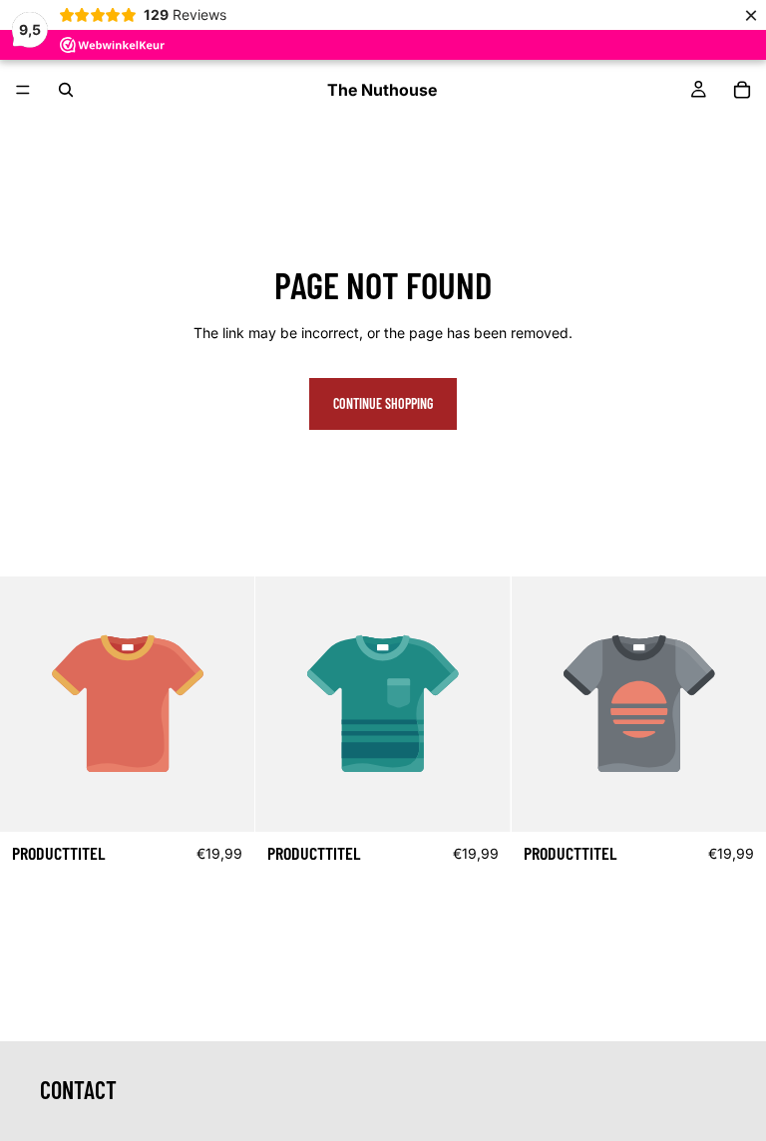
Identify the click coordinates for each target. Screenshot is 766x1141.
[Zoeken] (66, 90)
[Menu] (23, 90)
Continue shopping (383, 403)
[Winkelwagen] (742, 90)
